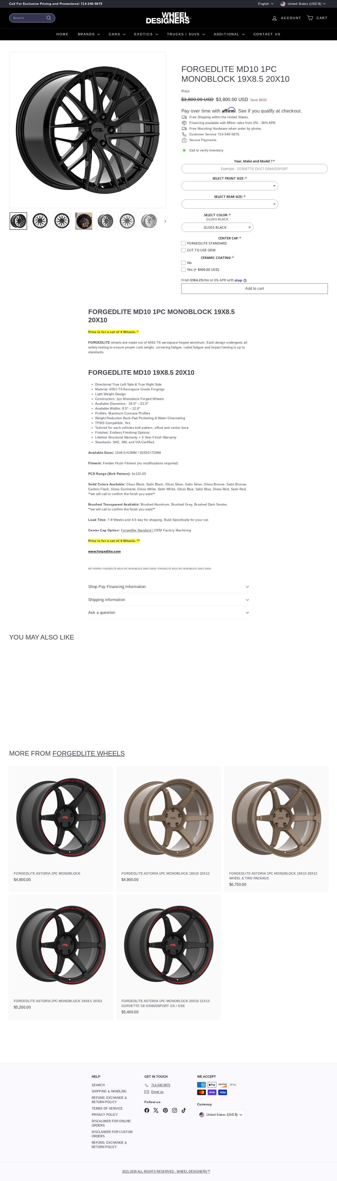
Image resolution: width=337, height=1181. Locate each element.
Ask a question (101, 612)
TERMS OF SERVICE (107, 1108)
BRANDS (87, 34)
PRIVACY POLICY (105, 1114)
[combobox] (32, 18)
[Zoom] (87, 130)
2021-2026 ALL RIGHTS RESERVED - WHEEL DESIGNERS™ (166, 1171)
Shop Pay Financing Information (117, 587)
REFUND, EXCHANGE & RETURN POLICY (109, 1100)
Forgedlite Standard (136, 530)
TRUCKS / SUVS (184, 34)
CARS (115, 34)
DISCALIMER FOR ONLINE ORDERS (111, 1123)
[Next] (163, 221)
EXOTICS (144, 34)
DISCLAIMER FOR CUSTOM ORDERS (112, 1134)
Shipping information (106, 600)
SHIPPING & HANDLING (109, 1091)
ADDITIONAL (227, 34)
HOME (62, 34)
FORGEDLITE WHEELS (88, 753)
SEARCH (98, 1085)
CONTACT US (267, 34)
